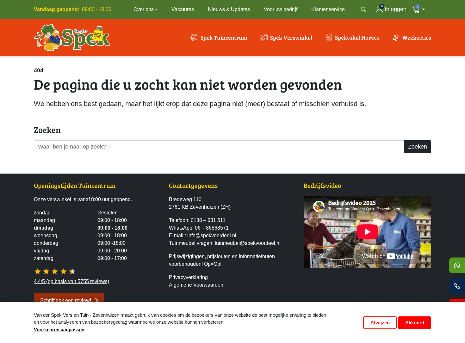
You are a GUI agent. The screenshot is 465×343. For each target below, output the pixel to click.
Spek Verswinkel (291, 37)
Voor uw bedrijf (280, 9)
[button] (420, 9)
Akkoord (414, 322)
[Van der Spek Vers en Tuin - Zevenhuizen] (72, 37)
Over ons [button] (143, 9)
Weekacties (416, 37)
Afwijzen (380, 322)
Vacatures (182, 9)
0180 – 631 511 (208, 220)
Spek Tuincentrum (224, 37)
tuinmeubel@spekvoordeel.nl (248, 243)
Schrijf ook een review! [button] (65, 300)
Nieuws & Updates (229, 9)
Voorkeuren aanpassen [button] (59, 329)
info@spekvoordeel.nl (211, 235)
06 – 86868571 (212, 228)
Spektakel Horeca (357, 37)
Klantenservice (328, 9)
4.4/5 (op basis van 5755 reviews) (71, 281)
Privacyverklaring (188, 277)
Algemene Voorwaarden (196, 285)
